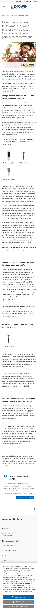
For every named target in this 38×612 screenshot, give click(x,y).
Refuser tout (18, 602)
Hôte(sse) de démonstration (9, 550)
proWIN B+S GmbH (7, 535)
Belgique (28, 1)
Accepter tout (18, 597)
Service (18, 1)
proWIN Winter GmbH (8, 533)
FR (35, 1)
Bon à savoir (14, 15)
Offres (4, 560)
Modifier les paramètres (18, 606)
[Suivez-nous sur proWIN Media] (22, 519)
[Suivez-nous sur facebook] (14, 519)
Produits (8, 15)
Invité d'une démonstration (9, 548)
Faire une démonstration (9, 545)
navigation (3, 7)
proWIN (3, 15)
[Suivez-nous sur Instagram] (18, 519)
